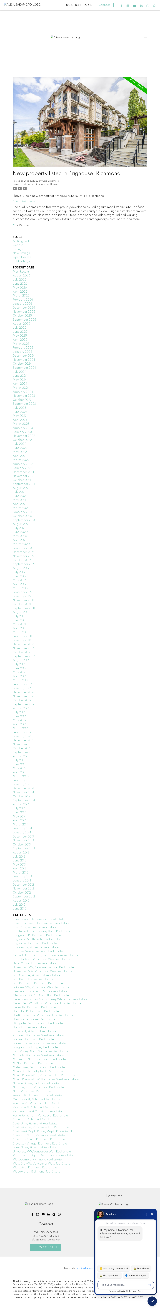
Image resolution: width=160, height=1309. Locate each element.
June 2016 (19, 716)
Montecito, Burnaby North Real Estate (38, 1071)
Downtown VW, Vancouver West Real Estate (42, 971)
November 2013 (23, 840)
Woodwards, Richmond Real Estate (36, 1171)
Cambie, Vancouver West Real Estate (38, 951)
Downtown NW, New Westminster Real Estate (43, 967)
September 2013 (24, 848)
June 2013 (19, 860)
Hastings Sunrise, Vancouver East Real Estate (43, 1015)
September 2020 (24, 520)
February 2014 (22, 828)
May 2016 (19, 720)
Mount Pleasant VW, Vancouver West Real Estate (46, 1079)
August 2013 (21, 852)
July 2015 (19, 760)
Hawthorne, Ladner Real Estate (34, 1019)
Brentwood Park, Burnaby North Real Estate (42, 931)
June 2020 (20, 532)
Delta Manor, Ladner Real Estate (35, 963)
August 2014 (21, 804)
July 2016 (19, 712)
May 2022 (20, 452)
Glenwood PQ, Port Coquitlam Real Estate (41, 995)
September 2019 (24, 564)
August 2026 (21, 275)
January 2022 (22, 468)
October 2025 (22, 315)
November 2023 (24, 395)
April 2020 (20, 540)
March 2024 (21, 388)
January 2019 (22, 596)
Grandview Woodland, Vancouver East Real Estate (47, 1003)
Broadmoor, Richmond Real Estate (36, 947)
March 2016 (20, 728)
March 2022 (21, 460)
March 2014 (20, 824)
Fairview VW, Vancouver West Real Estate (41, 987)
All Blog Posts (21, 241)
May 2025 (20, 335)
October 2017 (22, 652)
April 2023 (20, 420)
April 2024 (20, 383)
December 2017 (23, 644)
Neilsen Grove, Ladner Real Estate (36, 1083)
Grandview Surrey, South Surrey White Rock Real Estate (50, 999)
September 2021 (24, 484)
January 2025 (22, 351)
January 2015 (22, 784)
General (18, 245)
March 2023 (21, 424)
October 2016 (22, 700)
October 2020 (22, 516)
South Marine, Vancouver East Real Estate (41, 1127)
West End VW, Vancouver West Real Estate (41, 1163)
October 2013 (22, 844)
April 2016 (19, 724)
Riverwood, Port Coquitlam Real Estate (39, 1111)
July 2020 (20, 528)
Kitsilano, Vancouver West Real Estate (38, 1035)
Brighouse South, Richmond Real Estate (39, 939)
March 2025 (21, 344)
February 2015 (22, 780)
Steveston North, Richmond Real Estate (39, 1135)
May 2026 (20, 287)
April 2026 (20, 291)
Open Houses (22, 257)
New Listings (21, 253)
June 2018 (19, 620)
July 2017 (19, 664)
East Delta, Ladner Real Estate (33, 979)
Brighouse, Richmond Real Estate (40, 184)
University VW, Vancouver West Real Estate (42, 1151)
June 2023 (20, 412)
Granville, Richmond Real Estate (34, 1007)
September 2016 (24, 704)
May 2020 (20, 536)
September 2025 (24, 319)
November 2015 (23, 744)
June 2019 (19, 576)
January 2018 (22, 640)
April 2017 (19, 676)
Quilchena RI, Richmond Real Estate (36, 1099)
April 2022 (20, 456)
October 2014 (22, 796)
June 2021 (19, 496)
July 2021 (19, 492)
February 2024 (23, 392)
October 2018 (22, 604)
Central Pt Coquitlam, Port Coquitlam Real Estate (45, 955)
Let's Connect (46, 1247)
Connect (104, 5)
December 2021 (23, 472)
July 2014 (19, 808)
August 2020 (21, 524)
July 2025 (19, 327)
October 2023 (22, 400)
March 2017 (20, 680)
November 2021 (23, 476)
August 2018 (21, 612)
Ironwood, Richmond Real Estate (34, 1031)
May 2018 (19, 624)
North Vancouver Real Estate (32, 1091)
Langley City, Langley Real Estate (35, 1047)
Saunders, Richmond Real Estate (34, 1119)
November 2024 (24, 359)
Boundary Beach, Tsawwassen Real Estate (41, 923)
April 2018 (19, 628)
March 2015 (21, 776)
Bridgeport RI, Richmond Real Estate (37, 935)
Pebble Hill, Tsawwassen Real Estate (37, 1095)
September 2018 (24, 608)
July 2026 (19, 279)
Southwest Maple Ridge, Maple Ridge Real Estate (46, 1131)
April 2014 (19, 820)
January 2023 (22, 432)
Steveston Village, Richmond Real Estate (40, 1143)
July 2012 (19, 904)
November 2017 (23, 648)
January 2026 (22, 303)
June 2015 (20, 764)
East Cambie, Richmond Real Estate (36, 975)
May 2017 (19, 672)
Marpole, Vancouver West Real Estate (38, 1055)
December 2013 (23, 836)
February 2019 (22, 592)
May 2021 (19, 500)
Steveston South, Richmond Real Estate (39, 1139)
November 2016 (23, 696)
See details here (24, 201)
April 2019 (19, 584)
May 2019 (19, 580)
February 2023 (23, 428)
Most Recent (21, 271)
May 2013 (19, 864)
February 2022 (23, 464)
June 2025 (20, 331)
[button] (121, 6)
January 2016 (22, 736)
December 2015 (23, 740)
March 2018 (20, 632)
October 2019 (22, 560)
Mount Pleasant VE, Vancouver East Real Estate (44, 1075)
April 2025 (20, 339)
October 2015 (22, 748)
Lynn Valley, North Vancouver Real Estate (40, 1051)
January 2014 (22, 832)
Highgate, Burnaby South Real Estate (38, 1023)
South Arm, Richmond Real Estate (35, 1123)
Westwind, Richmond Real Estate (35, 1167)
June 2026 (20, 283)
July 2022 (19, 444)
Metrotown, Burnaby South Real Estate (39, 1067)
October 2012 (22, 892)
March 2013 (20, 872)
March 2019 (20, 588)
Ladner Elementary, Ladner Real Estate (39, 1043)
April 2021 (19, 504)
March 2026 (21, 295)
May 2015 (19, 768)
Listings (18, 249)
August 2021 (21, 488)
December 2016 (23, 692)
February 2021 (22, 512)
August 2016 (21, 708)
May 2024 (20, 380)
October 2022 (22, 440)
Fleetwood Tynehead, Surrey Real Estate (40, 991)
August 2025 (21, 323)
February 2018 (22, 636)
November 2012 (23, 888)
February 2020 (23, 548)
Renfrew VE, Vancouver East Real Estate (39, 1103)
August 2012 (21, 900)
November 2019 (23, 556)
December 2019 (23, 552)
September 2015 (24, 752)
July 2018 (19, 616)
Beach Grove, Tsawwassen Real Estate (39, 919)
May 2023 (20, 416)
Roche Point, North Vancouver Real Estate (40, 1115)
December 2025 (24, 307)
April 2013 (19, 868)
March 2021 (20, 508)
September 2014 (24, 800)
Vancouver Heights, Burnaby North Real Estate (44, 1155)
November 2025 (24, 311)
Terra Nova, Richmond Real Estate (35, 1147)
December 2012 (23, 884)
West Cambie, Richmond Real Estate (37, 1159)
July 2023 (19, 408)
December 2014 (23, 788)
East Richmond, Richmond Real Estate (38, 983)
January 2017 (22, 688)
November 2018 (23, 600)
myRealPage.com (86, 1268)
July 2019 (19, 572)
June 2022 (20, 448)
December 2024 (24, 355)
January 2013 (22, 880)
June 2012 (19, 908)
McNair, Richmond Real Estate (33, 1063)
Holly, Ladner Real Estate (30, 1027)
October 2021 (22, 480)
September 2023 (24, 403)
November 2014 (23, 792)
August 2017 (21, 660)
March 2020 (21, 544)
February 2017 (22, 684)
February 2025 (23, 347)
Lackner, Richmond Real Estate (33, 1039)
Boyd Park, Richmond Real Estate (35, 927)
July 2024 (19, 372)
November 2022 (24, 436)
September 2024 (24, 367)
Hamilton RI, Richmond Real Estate (36, 1011)
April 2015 (19, 772)
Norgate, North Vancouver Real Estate (38, 1087)
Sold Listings (21, 261)
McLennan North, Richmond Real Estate (39, 1059)
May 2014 (19, 816)
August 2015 (21, 756)
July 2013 (19, 856)
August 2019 (21, 568)
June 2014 (19, 812)
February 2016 (22, 732)
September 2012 (24, 896)
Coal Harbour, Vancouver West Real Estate (41, 959)
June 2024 (20, 375)
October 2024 (22, 363)
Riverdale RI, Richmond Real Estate (36, 1107)
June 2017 (19, 668)
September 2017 (24, 656)
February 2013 (22, 876)
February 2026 (23, 299)
